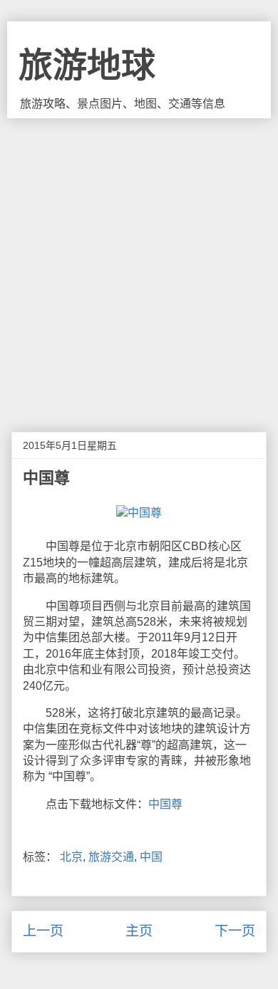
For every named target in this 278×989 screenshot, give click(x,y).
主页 (139, 930)
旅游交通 (111, 857)
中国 (151, 857)
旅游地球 (87, 65)
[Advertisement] (139, 264)
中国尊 (165, 804)
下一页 (235, 930)
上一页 (43, 930)
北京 (71, 857)
